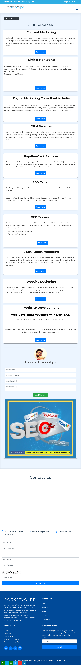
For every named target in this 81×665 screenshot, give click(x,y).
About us (45, 608)
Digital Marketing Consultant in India (41, 98)
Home (44, 604)
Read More (40, 52)
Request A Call (69, 2)
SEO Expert (41, 182)
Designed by (51, 661)
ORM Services (41, 126)
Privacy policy (46, 619)
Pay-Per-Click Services (41, 156)
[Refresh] (72, 572)
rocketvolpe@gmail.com (28, 2)
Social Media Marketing (41, 252)
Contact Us (46, 615)
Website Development (41, 307)
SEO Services (41, 217)
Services (14, 18)
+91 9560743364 (11, 2)
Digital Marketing (41, 59)
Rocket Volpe (61, 661)
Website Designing (41, 281)
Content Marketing (41, 32)
